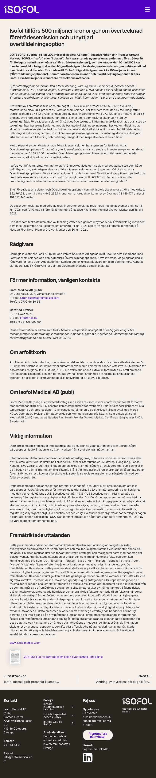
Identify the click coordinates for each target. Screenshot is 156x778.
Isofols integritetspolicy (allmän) (53, 707)
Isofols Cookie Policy (52, 723)
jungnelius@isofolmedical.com (39, 298)
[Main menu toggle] (147, 9)
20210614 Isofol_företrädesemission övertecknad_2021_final (63, 657)
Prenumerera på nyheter (97, 735)
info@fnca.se (28, 317)
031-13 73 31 (12, 744)
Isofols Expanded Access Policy (54, 715)
